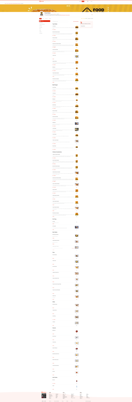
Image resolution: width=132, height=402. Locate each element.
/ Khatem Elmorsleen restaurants (16, 3)
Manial (63, 398)
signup (83, 1)
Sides (40, 30)
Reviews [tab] (50, 18)
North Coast (50, 394)
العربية (91, 1)
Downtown (64, 395)
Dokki (63, 394)
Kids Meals (40, 27)
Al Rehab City (72, 395)
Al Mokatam (72, 396)
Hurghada (57, 394)
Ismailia (56, 396)
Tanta (56, 395)
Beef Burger (41, 22)
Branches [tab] (46, 18)
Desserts (87, 394)
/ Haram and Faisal (10, 3)
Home (5, 3)
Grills (87, 395)
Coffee (80, 395)
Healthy (87, 396)
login (80, 1)
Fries (40, 28)
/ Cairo (7, 3)
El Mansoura (50, 395)
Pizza (80, 394)
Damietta (50, 396)
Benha (50, 398)
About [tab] (43, 18)
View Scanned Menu (75, 21)
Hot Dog (40, 25)
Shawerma (81, 398)
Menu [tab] (40, 18)
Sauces (40, 31)
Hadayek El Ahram (65, 396)
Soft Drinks (40, 33)
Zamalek (72, 394)
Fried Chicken (81, 396)
